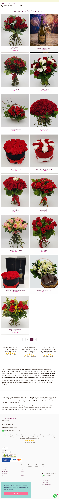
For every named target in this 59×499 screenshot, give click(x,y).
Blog (43, 466)
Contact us (55, 1)
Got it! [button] (16, 493)
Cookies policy (45, 482)
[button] (57, 5)
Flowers (23, 465)
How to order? (39, 1)
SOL (42, 486)
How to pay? (47, 1)
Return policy (45, 478)
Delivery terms (5, 471)
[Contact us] (54, 495)
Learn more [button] (10, 489)
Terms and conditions (46, 484)
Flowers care (4, 475)
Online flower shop (22, 477)
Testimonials (30, 1)
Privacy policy (45, 480)
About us (4, 465)
